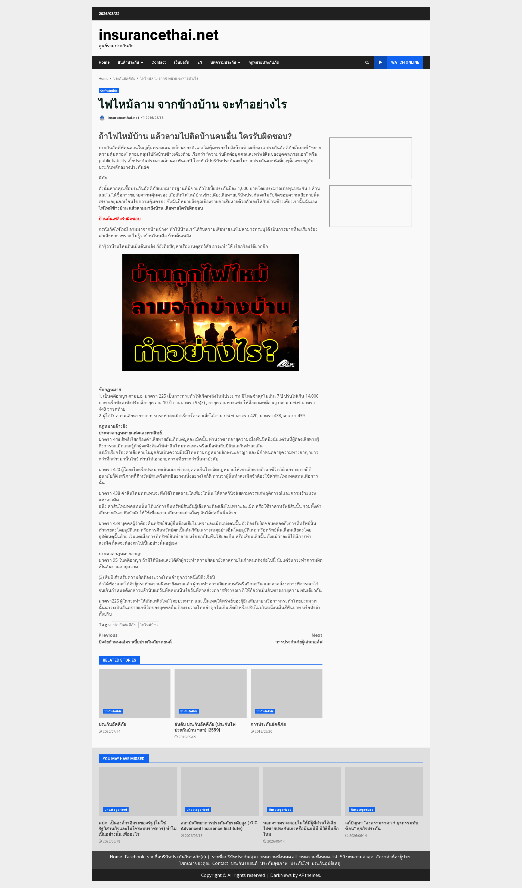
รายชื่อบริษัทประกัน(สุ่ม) (235, 857)
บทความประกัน (223, 62)
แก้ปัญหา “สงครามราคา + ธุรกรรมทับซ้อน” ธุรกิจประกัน (384, 791)
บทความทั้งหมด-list (318, 857)
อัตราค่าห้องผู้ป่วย (393, 857)
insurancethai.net (159, 35)
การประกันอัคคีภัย (286, 693)
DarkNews (281, 875)
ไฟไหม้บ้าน (149, 624)
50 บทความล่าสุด (356, 857)
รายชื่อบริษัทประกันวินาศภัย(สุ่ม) (178, 857)
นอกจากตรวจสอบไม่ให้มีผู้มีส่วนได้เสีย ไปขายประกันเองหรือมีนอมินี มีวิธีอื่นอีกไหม (302, 791)
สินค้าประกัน (128, 62)
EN (199, 62)
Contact (158, 62)
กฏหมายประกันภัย (263, 62)
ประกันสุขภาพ (274, 863)
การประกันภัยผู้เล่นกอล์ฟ (298, 638)
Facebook (134, 857)
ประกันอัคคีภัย (108, 91)
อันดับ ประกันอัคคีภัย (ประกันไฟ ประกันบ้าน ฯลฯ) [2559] (210, 693)
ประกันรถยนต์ (244, 863)
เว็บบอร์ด (181, 62)
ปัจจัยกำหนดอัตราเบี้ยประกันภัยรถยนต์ (135, 638)
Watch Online (405, 62)
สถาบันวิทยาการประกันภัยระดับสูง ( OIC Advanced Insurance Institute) (220, 791)
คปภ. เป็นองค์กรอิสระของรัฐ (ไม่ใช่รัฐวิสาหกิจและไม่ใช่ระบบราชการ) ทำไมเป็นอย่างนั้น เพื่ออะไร (138, 791)
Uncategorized (115, 810)
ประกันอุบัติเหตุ (326, 863)
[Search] (367, 62)
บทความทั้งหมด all (278, 857)
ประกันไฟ (299, 863)
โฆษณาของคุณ (194, 863)
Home (104, 62)
